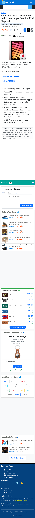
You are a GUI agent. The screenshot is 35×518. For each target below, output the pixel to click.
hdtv (5, 386)
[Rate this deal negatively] (17, 30)
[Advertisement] (17, 161)
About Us (8, 493)
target (29, 386)
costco (25, 395)
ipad (16, 381)
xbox (5, 381)
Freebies (8, 471)
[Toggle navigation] (31, 2)
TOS (16, 512)
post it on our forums (21, 501)
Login (16, 193)
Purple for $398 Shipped (11, 76)
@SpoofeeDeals (20, 36)
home (10, 395)
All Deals (3, 13)
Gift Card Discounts (10, 290)
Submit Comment (26, 206)
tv (11, 381)
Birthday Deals (10, 473)
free (7, 390)
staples (17, 395)
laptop (23, 381)
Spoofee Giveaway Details (17, 370)
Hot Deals (9, 469)
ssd (28, 390)
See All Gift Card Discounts (17, 327)
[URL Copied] (32, 30)
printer (21, 390)
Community (9, 477)
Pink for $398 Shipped (10, 81)
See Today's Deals (17, 458)
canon (14, 390)
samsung (13, 386)
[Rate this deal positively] (14, 30)
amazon (21, 386)
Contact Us (9, 491)
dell (30, 381)
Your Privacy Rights (8, 512)
